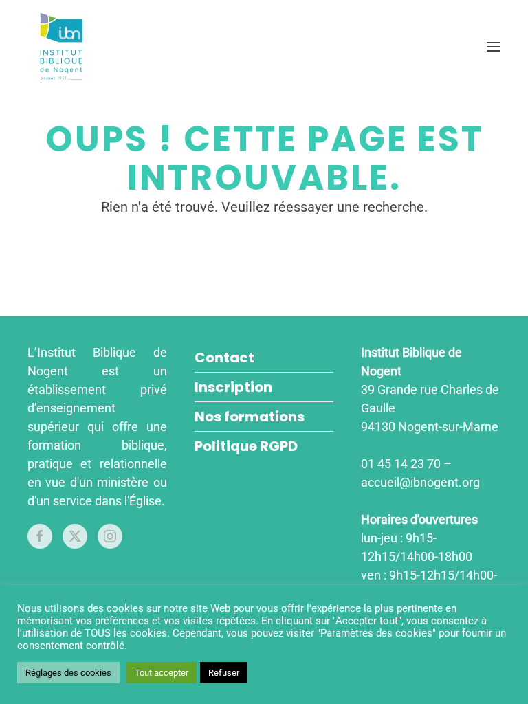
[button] (493, 46)
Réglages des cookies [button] (68, 673)
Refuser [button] (223, 673)
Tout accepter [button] (161, 673)
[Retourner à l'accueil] (64, 46)
